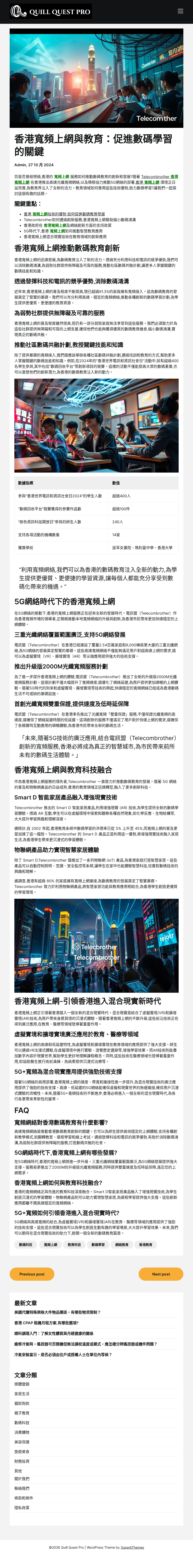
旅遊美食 (21, 1451)
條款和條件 (23, 1498)
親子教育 (21, 1413)
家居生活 (21, 1393)
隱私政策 (21, 1507)
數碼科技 (25, 1245)
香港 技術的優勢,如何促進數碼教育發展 (64, 214)
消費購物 (21, 1432)
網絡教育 (122, 1245)
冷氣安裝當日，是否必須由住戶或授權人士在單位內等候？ (63, 1354)
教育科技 (74, 1245)
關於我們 (21, 1478)
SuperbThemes (132, 1547)
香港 (147, 182)
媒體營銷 (21, 1384)
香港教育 (145, 1245)
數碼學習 (98, 1245)
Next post (161, 1274)
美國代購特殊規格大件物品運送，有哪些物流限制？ (57, 1312)
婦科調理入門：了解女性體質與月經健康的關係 (53, 1333)
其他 (18, 1471)
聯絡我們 (21, 1488)
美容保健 (21, 1442)
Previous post (32, 1274)
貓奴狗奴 (21, 1403)
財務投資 (21, 1461)
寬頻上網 (50, 1245)
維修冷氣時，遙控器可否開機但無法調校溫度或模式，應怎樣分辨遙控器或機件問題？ (85, 1344)
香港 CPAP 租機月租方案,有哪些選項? (46, 1322)
